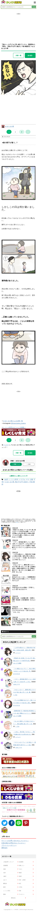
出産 (4, 872)
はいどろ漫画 (17, 663)
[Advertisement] (18, 26)
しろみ (15, 695)
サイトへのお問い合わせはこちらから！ (15, 841)
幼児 (20, 883)
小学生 (20, 887)
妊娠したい (21, 865)
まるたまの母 (9, 126)
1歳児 (6, 479)
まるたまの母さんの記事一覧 (13, 421)
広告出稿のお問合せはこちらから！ (13, 843)
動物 (4, 894)
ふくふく (18, 653)
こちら (17, 522)
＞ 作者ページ (16, 464)
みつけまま (16, 674)
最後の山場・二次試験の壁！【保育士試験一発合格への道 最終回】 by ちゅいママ (24, 599)
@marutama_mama (18, 423)
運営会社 (4, 848)
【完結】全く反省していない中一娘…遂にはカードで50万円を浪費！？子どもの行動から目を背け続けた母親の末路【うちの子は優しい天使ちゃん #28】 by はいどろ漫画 (24, 533)
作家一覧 (18, 55)
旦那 (20, 890)
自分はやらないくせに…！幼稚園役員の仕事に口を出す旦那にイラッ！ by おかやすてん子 (24, 578)
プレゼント (21, 894)
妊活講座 (21, 862)
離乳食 (5, 883)
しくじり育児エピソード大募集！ (14, 427)
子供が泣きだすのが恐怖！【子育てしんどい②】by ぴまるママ (23, 588)
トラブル (22, 479)
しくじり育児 (13, 479)
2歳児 (20, 876)
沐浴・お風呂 (22, 880)
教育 (4, 887)
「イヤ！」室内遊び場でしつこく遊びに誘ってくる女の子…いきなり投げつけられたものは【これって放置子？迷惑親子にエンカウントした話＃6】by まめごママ (24, 545)
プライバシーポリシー (9, 845)
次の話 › (30, 55)
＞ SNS (29, 464)
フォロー (6, 445)
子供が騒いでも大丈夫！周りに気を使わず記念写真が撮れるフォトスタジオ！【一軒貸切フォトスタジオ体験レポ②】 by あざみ (23, 621)
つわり (20, 869)
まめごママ (16, 684)
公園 (31, 479)
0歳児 (20, 872)
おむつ (5, 880)
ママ (27, 479)
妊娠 (4, 869)
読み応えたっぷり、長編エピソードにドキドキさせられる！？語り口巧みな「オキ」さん (23, 610)
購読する (6, 631)
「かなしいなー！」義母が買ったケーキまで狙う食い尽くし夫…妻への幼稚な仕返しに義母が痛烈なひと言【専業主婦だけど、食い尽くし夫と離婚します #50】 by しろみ (24, 568)
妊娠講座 (5, 865)
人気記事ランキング (8, 862)
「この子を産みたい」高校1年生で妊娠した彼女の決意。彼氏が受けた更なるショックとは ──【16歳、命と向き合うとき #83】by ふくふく (24, 556)
